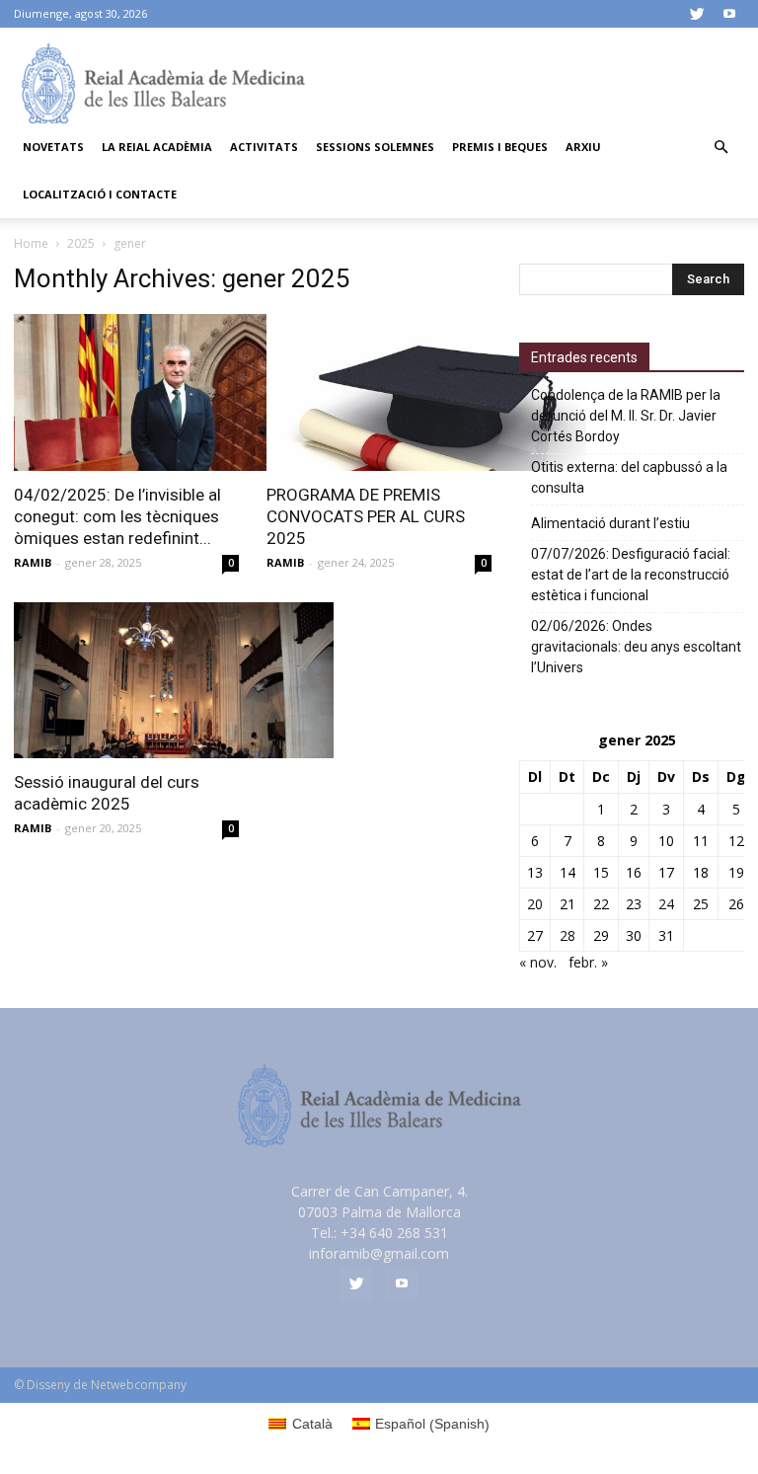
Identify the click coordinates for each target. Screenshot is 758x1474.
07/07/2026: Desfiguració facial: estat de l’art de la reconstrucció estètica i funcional (630, 574)
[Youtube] (729, 14)
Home (31, 243)
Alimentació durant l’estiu (610, 523)
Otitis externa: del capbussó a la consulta (629, 477)
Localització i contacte (100, 194)
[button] (720, 147)
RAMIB (32, 562)
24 (666, 903)
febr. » (588, 962)
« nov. (538, 962)
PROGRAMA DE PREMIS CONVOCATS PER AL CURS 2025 (365, 516)
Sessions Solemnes (375, 146)
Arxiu (583, 146)
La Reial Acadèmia (157, 146)
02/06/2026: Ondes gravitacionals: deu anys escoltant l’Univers (636, 646)
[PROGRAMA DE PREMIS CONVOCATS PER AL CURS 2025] (379, 392)
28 (567, 935)
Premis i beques (500, 146)
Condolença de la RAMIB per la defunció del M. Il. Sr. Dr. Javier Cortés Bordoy (625, 415)
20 (535, 903)
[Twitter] (697, 14)
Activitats (264, 146)
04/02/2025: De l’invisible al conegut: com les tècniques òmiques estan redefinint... (117, 516)
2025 (81, 243)
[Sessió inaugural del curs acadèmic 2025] (126, 680)
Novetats (53, 146)
